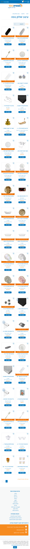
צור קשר (15, 497)
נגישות (15, 498)
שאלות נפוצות (15, 503)
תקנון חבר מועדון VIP (15, 507)
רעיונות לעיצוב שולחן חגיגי (15, 516)
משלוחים (15, 502)
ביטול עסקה (15, 508)
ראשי (27, 13)
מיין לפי (26, 24)
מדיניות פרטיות (15, 510)
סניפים (15, 505)
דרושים (15, 495)
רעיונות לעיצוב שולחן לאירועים (15, 519)
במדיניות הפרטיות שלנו (16, 545)
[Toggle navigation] (28, 2)
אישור (15, 547)
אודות (15, 493)
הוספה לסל (22, 44)
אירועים (22, 13)
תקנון (16, 500)
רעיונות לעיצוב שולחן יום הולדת (15, 518)
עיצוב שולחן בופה (16, 13)
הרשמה (2, 1)
